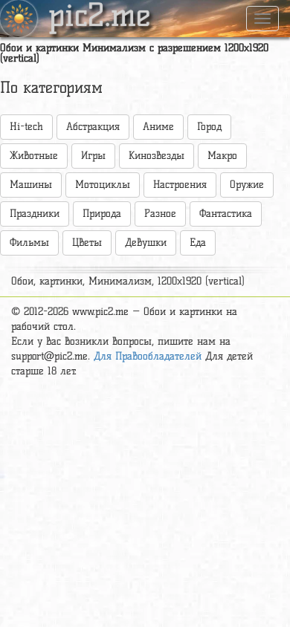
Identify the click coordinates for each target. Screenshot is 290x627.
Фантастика (225, 213)
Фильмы (29, 242)
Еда (198, 242)
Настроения (180, 184)
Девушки (146, 242)
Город (209, 126)
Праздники (34, 213)
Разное (160, 213)
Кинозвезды (156, 155)
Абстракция (93, 126)
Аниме (158, 126)
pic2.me (99, 17)
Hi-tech (26, 126)
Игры (93, 155)
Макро (222, 155)
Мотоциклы (102, 184)
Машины (31, 184)
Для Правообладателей (148, 356)
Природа (102, 213)
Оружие (247, 184)
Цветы (87, 242)
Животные (34, 155)
